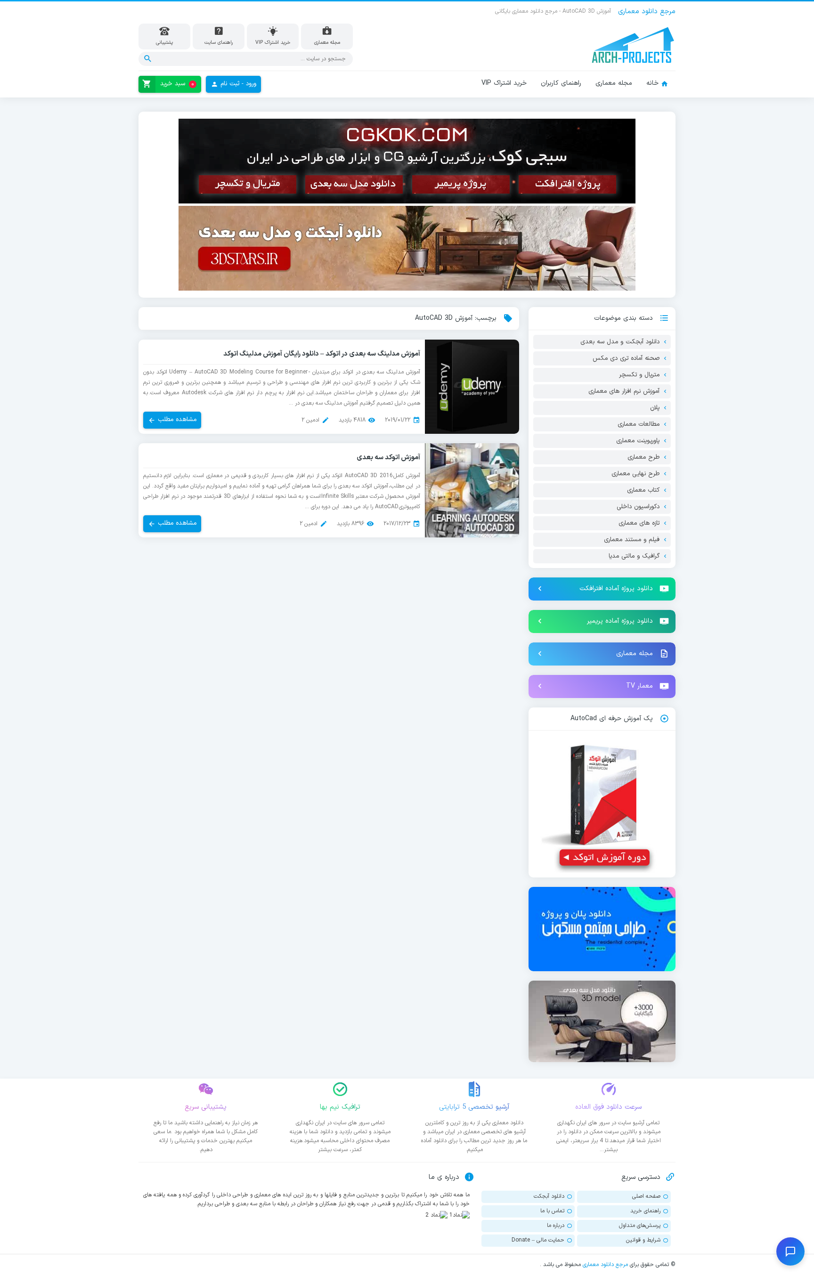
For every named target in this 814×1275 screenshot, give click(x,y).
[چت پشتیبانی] (790, 1251)
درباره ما (555, 1225)
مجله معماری (613, 83)
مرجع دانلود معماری (605, 1264)
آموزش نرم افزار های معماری (623, 391)
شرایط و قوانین (643, 1240)
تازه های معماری (639, 523)
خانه (652, 83)
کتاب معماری (643, 490)
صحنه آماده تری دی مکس (626, 358)
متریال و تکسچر (639, 375)
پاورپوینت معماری (637, 441)
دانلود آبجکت (549, 1196)
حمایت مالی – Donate (538, 1240)
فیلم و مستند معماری (631, 539)
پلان (654, 408)
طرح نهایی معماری (635, 474)
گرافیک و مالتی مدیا (634, 556)
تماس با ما (552, 1211)
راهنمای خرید (645, 1211)
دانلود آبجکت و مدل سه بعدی (619, 342)
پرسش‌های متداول (639, 1225)
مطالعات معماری (638, 424)
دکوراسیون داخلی (638, 507)
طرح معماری (643, 457)
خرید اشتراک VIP (504, 83)
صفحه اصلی (646, 1196)
